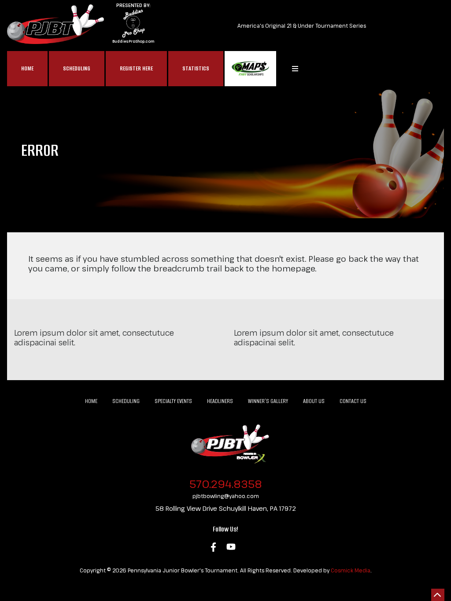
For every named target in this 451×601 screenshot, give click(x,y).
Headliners (220, 401)
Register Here (136, 68)
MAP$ (250, 68)
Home (27, 68)
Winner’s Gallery (268, 401)
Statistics (195, 68)
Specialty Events (173, 401)
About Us (314, 401)
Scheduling (76, 68)
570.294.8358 (225, 483)
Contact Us (353, 401)
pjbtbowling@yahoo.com (225, 495)
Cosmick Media (350, 570)
